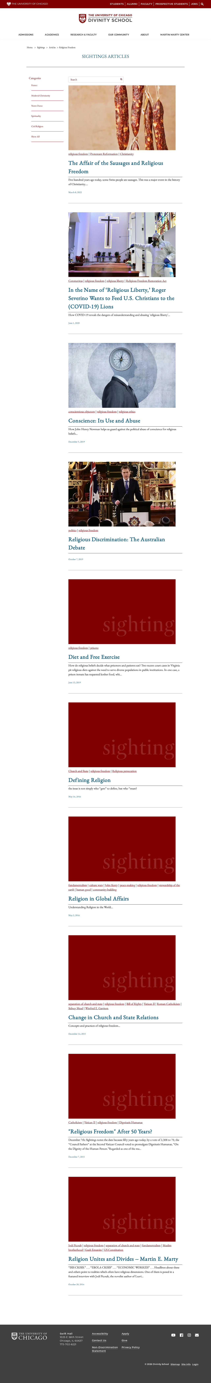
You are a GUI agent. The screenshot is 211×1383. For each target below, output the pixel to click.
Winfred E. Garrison (96, 1008)
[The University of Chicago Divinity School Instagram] (188, 1335)
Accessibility (100, 1333)
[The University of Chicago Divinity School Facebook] (180, 1335)
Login (195, 1364)
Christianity (127, 154)
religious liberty (115, 281)
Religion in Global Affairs (98, 898)
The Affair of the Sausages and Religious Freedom (115, 167)
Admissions (25, 34)
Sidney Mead (75, 1008)
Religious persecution (124, 771)
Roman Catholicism (168, 1004)
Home (29, 47)
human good (83, 889)
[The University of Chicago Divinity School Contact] (195, 1335)
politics (72, 530)
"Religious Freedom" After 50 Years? (110, 1131)
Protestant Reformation (104, 154)
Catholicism (75, 1122)
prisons (94, 648)
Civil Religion (37, 126)
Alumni (132, 3)
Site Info (186, 1364)
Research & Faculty (84, 34)
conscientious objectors (81, 411)
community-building (105, 889)
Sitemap (175, 1364)
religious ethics (127, 411)
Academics (52, 34)
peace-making (127, 885)
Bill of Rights (134, 1004)
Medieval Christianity (40, 95)
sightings (41, 47)
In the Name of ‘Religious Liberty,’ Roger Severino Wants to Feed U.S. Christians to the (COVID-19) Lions (121, 298)
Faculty (146, 3)
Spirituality (36, 115)
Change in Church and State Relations (113, 1017)
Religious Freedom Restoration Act (146, 281)
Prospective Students (171, 3)
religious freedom (78, 154)
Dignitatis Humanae (131, 1122)
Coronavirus (75, 281)
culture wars (96, 885)
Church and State (78, 771)
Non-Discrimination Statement (105, 1349)
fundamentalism (77, 885)
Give (124, 1340)
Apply (125, 1333)
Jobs (194, 3)
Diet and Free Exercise (94, 656)
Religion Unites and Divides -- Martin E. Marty (123, 1258)
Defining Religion (89, 779)
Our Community (118, 34)
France (34, 85)
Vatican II (149, 1004)
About (145, 34)
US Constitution (113, 1250)
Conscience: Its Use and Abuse (104, 420)
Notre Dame (37, 105)
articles (52, 47)
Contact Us (99, 1340)
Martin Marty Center (174, 34)
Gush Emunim (93, 1250)
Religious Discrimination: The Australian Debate (116, 543)
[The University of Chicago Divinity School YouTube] (172, 1335)
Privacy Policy (131, 1347)
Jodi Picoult (75, 1245)
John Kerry (111, 885)
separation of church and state (85, 1004)
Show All (35, 136)
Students (117, 3)
